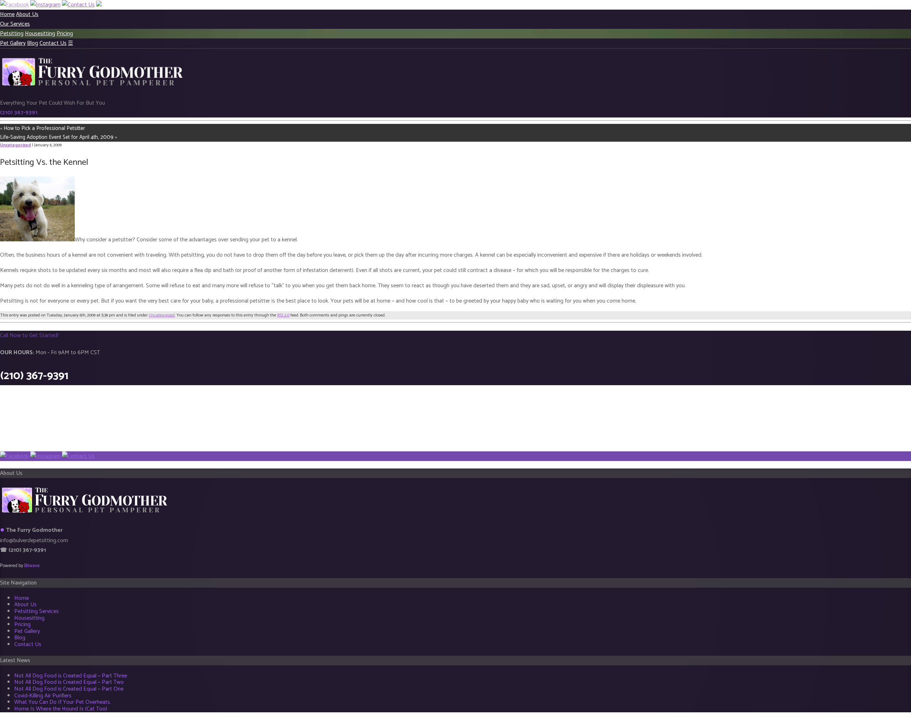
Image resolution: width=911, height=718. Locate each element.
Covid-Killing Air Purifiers (43, 696)
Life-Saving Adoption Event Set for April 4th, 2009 (57, 137)
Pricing (65, 33)
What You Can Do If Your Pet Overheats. (62, 702)
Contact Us (53, 43)
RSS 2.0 (283, 315)
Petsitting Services (36, 611)
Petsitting (11, 33)
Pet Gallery (13, 43)
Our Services (15, 24)
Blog (32, 43)
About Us (27, 14)
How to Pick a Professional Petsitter (44, 128)
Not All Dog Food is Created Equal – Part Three (70, 676)
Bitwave (32, 566)
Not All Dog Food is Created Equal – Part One (68, 689)
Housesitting (40, 33)
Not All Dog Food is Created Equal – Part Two (69, 682)
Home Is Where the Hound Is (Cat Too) (60, 709)
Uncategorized (15, 145)
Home (7, 14)
